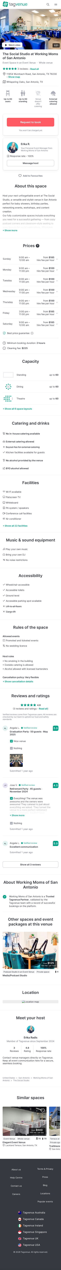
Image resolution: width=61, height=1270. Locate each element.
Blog (45, 1185)
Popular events (45, 1201)
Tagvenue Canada (33, 1219)
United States (9, 1078)
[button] (48, 4)
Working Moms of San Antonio (37, 884)
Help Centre (16, 1177)
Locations (45, 1193)
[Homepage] (15, 4)
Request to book (30, 122)
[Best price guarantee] (32, 333)
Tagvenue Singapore (35, 1231)
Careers (16, 1194)
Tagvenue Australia (34, 1212)
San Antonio (24, 1078)
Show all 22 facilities (16, 525)
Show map (14, 76)
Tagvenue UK (30, 1238)
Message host (30, 163)
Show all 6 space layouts (18, 408)
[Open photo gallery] (30, 29)
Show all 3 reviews (30, 864)
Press (45, 1177)
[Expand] (56, 4)
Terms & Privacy (45, 1169)
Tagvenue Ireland (33, 1225)
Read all (34, 69)
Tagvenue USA (31, 1244)
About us (16, 1169)
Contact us (16, 1186)
